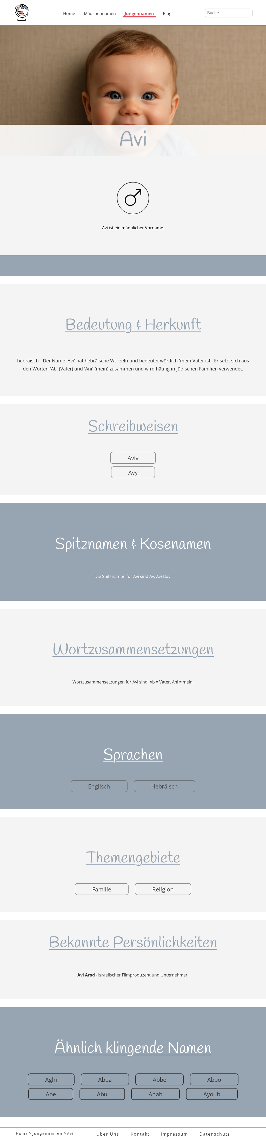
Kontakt (140, 1134)
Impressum (174, 1134)
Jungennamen (139, 13)
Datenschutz (215, 1134)
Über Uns (107, 1134)
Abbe (159, 1079)
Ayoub (211, 1094)
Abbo (214, 1079)
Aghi (51, 1079)
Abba (105, 1079)
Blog (167, 13)
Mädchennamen (100, 13)
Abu (102, 1094)
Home (69, 13)
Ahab (155, 1094)
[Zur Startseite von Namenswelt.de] (21, 19)
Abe (51, 1094)
